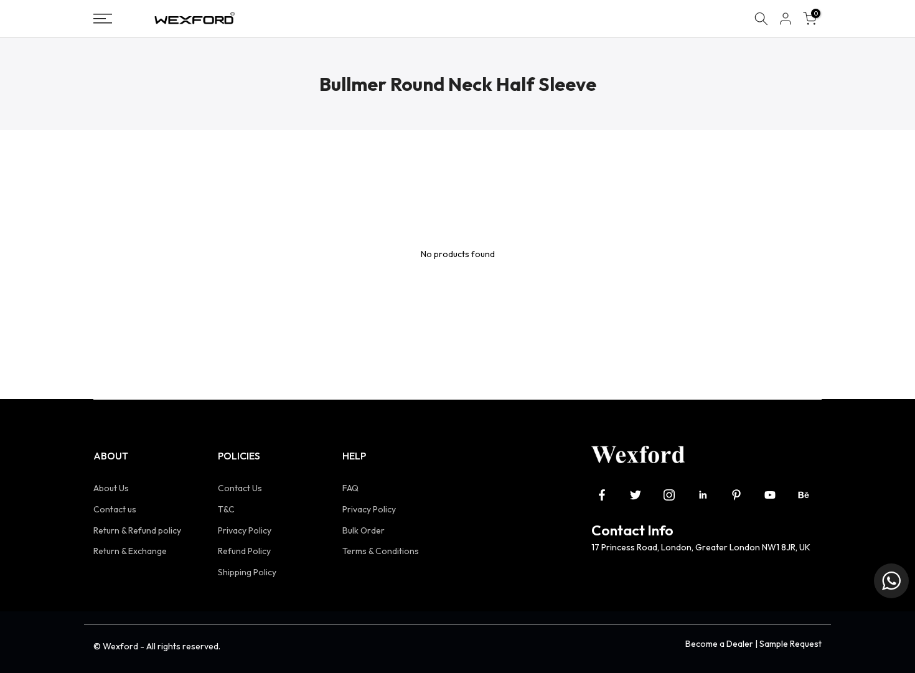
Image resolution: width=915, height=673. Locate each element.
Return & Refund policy (137, 530)
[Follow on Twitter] (635, 495)
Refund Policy (244, 551)
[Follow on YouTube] (770, 495)
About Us (111, 488)
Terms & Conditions (380, 551)
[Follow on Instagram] (669, 495)
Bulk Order (363, 530)
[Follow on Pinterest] (736, 495)
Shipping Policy (247, 572)
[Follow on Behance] (803, 495)
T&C (226, 509)
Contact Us (240, 488)
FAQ (350, 488)
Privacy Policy (244, 530)
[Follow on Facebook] (601, 495)
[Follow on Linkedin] (702, 495)
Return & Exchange (130, 551)
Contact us (114, 509)
